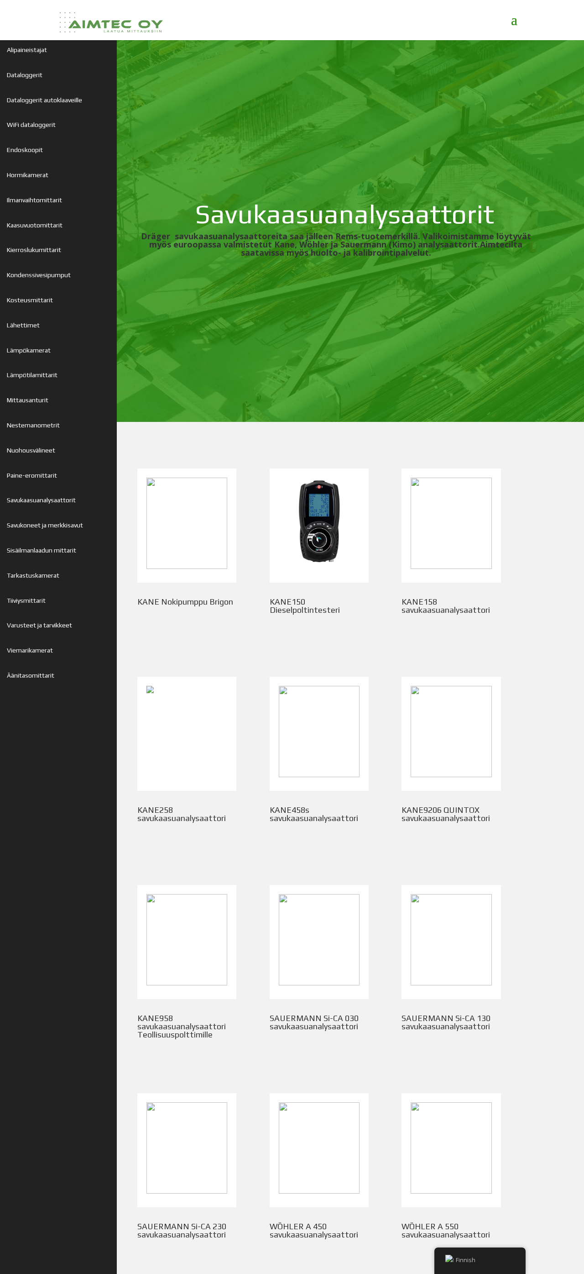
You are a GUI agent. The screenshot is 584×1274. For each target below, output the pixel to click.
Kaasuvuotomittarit (35, 225)
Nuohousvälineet (31, 450)
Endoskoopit (25, 149)
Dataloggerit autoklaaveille (44, 100)
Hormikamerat (27, 175)
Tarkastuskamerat (33, 575)
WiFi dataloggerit (31, 124)
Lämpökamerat (29, 350)
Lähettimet (23, 325)
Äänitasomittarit (30, 675)
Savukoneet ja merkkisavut (45, 525)
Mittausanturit (27, 400)
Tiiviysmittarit (26, 600)
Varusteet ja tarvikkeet (39, 625)
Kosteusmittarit (30, 300)
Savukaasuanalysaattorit (41, 500)
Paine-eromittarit (32, 475)
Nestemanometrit (33, 425)
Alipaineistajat (27, 49)
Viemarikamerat (30, 650)
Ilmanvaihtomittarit (34, 200)
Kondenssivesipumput (39, 275)
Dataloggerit (24, 75)
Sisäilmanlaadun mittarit (41, 550)
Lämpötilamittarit (32, 375)
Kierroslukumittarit (34, 249)
